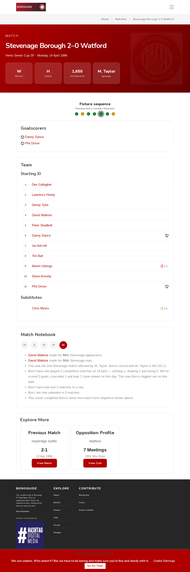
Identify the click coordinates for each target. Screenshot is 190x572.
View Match (44, 463)
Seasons (57, 510)
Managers (57, 532)
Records (57, 525)
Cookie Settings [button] (164, 561)
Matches (121, 19)
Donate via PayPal (86, 510)
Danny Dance (34, 137)
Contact (82, 502)
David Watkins (38, 355)
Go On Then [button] (95, 566)
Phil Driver (32, 143)
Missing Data (84, 495)
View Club (95, 463)
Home (105, 19)
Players (56, 495)
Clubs (56, 517)
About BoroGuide (22, 511)
